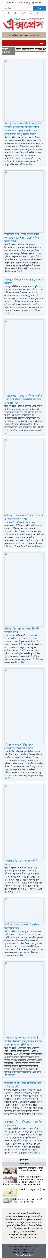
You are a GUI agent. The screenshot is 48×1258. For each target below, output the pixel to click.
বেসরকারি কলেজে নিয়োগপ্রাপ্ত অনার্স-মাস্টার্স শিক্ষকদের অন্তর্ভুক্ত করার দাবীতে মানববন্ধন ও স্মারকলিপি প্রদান (23, 1041)
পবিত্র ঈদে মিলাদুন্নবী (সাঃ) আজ (31, 1189)
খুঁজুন (39, 8)
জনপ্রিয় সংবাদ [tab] (24, 1164)
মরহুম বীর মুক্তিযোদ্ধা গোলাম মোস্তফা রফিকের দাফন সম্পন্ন (30, 1169)
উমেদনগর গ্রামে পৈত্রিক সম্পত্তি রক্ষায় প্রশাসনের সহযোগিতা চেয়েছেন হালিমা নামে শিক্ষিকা (21, 238)
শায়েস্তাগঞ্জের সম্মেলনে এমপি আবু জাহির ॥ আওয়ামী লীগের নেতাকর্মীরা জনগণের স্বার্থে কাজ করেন (23, 399)
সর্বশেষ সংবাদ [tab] (24, 1160)
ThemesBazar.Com (24, 1255)
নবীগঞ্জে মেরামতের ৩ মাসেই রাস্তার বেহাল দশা (30, 1200)
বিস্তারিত (29, 164)
